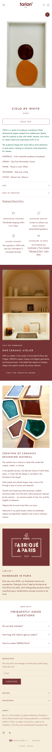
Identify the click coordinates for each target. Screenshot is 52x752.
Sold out (26, 121)
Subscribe (11, 681)
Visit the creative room (20, 373)
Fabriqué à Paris (35, 251)
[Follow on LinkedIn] (10, 733)
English (36, 741)
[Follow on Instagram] (3, 733)
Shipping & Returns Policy (13, 201)
